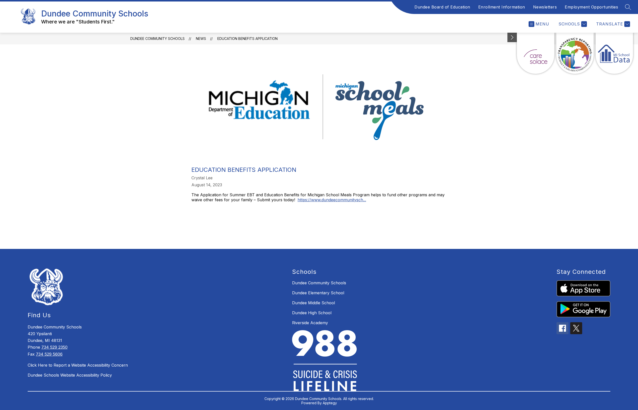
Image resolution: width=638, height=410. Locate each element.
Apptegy (330, 403)
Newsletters (545, 6)
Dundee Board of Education (442, 6)
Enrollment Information (501, 6)
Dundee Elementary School (318, 292)
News (201, 38)
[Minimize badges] (512, 37)
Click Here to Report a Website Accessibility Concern (78, 365)
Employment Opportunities (591, 6)
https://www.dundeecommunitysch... (332, 199)
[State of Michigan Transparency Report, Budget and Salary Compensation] (575, 53)
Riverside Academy (310, 322)
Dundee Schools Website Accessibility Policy (70, 375)
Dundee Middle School (313, 302)
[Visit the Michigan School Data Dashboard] (614, 53)
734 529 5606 (49, 354)
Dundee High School (311, 312)
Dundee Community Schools (157, 38)
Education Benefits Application (247, 38)
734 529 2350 (54, 347)
